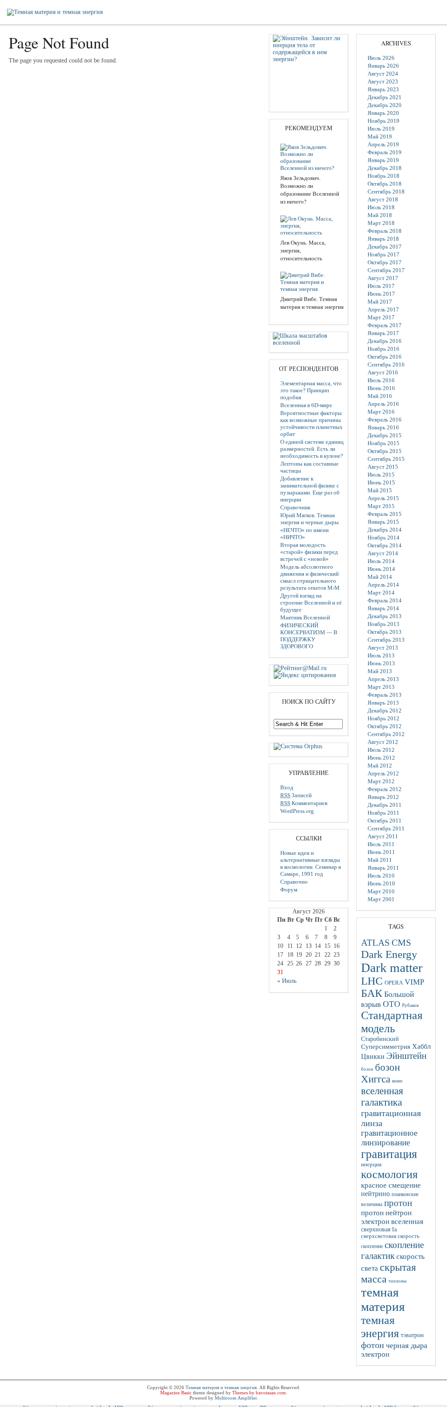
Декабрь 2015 (385, 435)
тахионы (397, 1280)
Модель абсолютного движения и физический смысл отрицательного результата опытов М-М (310, 577)
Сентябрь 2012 (386, 734)
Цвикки (373, 1056)
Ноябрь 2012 (383, 718)
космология (389, 1174)
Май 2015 (380, 490)
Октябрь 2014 (385, 545)
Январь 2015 (383, 522)
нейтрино (375, 1193)
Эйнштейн (406, 1056)
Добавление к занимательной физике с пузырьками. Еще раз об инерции (310, 489)
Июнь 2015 (381, 482)
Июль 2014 (381, 561)
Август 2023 (383, 81)
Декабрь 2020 (385, 105)
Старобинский (380, 1038)
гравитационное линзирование (389, 1137)
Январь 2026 (383, 65)
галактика (381, 1102)
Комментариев (303, 803)
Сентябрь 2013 (386, 639)
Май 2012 (380, 765)
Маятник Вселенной (305, 617)
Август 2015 (383, 466)
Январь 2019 (383, 160)
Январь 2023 (383, 89)
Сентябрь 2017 (386, 270)
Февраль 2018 (385, 231)
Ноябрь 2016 (383, 349)
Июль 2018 (381, 207)
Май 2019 (380, 136)
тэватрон (412, 1335)
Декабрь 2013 (385, 616)
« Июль (286, 981)
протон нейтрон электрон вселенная (392, 1217)
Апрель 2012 (383, 773)
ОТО (391, 1004)
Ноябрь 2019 (383, 121)
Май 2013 (380, 671)
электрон (375, 1354)
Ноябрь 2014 (383, 537)
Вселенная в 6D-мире (306, 405)
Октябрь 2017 (385, 262)
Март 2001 (381, 899)
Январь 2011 (383, 867)
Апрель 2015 (383, 498)
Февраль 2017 (385, 325)
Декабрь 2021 (385, 97)
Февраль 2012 (385, 789)
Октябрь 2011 (385, 820)
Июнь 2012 (381, 757)
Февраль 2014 (385, 600)
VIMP (414, 982)
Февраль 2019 (385, 152)
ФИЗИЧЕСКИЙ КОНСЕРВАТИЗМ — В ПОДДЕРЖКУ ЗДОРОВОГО (308, 636)
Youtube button (439, 31)
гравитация (389, 1154)
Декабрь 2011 (385, 805)
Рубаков (410, 1005)
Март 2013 (381, 687)
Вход (286, 787)
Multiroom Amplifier (236, 1397)
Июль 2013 (381, 655)
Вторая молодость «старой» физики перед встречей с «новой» (309, 552)
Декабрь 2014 (385, 529)
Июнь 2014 (381, 569)
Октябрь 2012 (385, 726)
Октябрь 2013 (385, 632)
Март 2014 (381, 592)
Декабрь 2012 (385, 710)
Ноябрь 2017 (383, 254)
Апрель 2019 (383, 144)
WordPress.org (297, 811)
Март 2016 (381, 411)
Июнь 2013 (381, 663)
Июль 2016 (381, 380)
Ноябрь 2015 (383, 443)
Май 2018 (380, 215)
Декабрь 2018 (385, 168)
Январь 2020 (383, 113)
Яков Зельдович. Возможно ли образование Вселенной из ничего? (309, 189)
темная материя (383, 1299)
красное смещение (391, 1185)
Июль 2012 (381, 750)
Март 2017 (381, 317)
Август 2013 (383, 647)
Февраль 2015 (385, 514)
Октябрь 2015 (385, 451)
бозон (367, 1069)
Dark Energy (389, 954)
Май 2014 (380, 577)
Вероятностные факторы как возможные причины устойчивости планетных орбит (311, 423)
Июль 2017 (381, 286)
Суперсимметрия (385, 1046)
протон (398, 1203)
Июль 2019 (381, 128)
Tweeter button (439, 7)
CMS (401, 942)
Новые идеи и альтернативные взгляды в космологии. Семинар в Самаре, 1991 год (310, 863)
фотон (372, 1345)
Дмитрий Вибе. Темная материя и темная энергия (312, 303)
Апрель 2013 (383, 679)
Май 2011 (380, 860)
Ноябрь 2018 (383, 176)
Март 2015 (381, 506)
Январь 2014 (383, 608)
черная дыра (406, 1345)
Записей (296, 795)
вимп (397, 1081)
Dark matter (392, 968)
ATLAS (375, 942)
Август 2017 (383, 278)
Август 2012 (383, 742)
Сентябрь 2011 (386, 828)
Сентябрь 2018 (386, 191)
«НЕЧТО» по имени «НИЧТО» (304, 533)
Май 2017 (380, 301)
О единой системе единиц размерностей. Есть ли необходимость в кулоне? (312, 449)
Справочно (294, 881)
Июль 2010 (381, 875)
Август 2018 (383, 199)
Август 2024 (383, 73)
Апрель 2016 (383, 404)
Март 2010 (381, 891)
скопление (372, 1246)
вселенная (382, 1090)
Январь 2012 (383, 797)
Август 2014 (383, 553)
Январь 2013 (383, 702)
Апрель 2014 (383, 584)
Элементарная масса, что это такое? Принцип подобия (311, 390)
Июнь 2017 (381, 293)
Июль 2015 (381, 474)
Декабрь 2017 (385, 246)
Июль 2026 (381, 58)
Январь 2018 (383, 238)
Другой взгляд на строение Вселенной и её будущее (311, 602)
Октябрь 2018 (385, 183)
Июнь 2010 (381, 883)
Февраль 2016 (385, 419)
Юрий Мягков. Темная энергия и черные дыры (309, 518)
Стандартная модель (392, 1022)
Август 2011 (383, 836)
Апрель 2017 (383, 309)
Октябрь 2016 (385, 356)
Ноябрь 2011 (383, 812)
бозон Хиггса (380, 1073)
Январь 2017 (383, 333)
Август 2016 (383, 372)
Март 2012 (381, 781)
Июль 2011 (381, 844)
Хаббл (421, 1046)
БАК (371, 993)
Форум (288, 889)
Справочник (295, 507)
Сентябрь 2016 (386, 364)
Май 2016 (380, 396)
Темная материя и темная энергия (221, 1387)
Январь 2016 (383, 427)
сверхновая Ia (379, 1229)
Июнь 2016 (381, 388)
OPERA (394, 982)
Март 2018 (381, 223)
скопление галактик (392, 1250)
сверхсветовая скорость (390, 1236)
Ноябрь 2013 (383, 624)
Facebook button (439, 19)
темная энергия (380, 1327)
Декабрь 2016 (385, 341)
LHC (372, 981)
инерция (371, 1164)
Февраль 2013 (385, 694)
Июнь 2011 (381, 852)
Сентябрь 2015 (386, 459)
